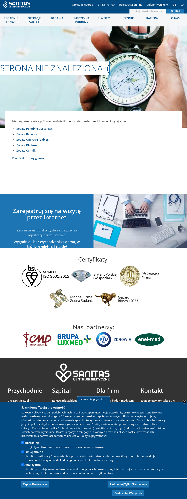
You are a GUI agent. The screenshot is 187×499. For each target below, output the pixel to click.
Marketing (31, 442)
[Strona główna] (17, 3)
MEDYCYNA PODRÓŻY (81, 20)
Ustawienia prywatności (93, 399)
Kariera (152, 18)
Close (184, 402)
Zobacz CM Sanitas (34, 128)
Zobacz (26, 134)
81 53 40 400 (106, 4)
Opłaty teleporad (82, 4)
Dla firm (104, 18)
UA (182, 4)
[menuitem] (11, 19)
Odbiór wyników (157, 4)
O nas (175, 18)
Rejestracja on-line (130, 4)
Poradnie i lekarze (12, 20)
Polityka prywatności (94, 436)
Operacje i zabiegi (35, 20)
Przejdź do (28, 158)
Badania (57, 18)
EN (174, 4)
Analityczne (32, 465)
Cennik (128, 18)
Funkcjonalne (33, 452)
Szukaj (175, 11)
